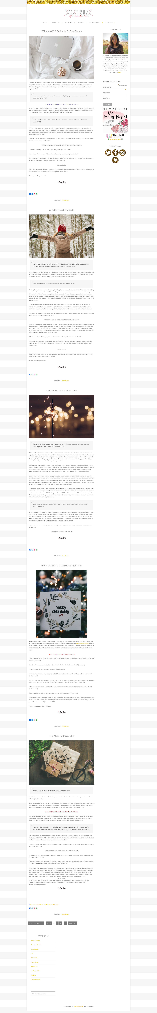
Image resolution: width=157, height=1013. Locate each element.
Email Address (114, 87)
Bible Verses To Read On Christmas (61, 565)
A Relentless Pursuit (61, 209)
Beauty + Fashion (36, 945)
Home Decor (35, 962)
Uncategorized (35, 979)
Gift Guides (34, 958)
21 (65, 923)
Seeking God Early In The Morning (62, 31)
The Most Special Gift (61, 735)
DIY (32, 953)
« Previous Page (34, 923)
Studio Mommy (78, 1006)
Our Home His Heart (78, 13)
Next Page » (72, 923)
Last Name (106, 98)
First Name (106, 92)
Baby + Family (35, 940)
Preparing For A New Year (61, 390)
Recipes (33, 975)
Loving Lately (35, 971)
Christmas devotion (82, 643)
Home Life (34, 966)
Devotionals (65, 200)
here (119, 72)
